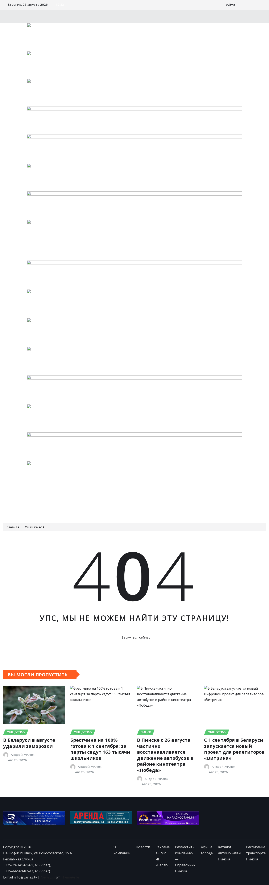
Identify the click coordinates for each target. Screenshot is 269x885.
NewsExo (48, 877)
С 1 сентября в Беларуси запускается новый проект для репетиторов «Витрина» (234, 749)
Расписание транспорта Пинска (35, 510)
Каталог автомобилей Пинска (230, 501)
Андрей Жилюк (22, 754)
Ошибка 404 (34, 527)
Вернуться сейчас (135, 637)
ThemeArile (70, 877)
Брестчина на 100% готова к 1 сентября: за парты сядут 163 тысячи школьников (100, 749)
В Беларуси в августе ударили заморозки (29, 743)
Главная (13, 527)
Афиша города (190, 501)
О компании (19, 501)
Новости (39, 501)
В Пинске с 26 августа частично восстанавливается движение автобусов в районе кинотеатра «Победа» (165, 755)
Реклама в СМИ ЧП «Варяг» (72, 501)
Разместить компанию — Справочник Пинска (137, 501)
